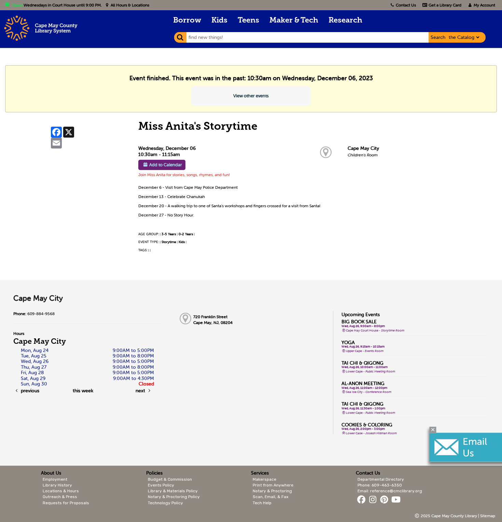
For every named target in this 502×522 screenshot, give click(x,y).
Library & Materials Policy (173, 491)
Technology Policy (165, 502)
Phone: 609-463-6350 (380, 485)
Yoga (348, 342)
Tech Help (262, 502)
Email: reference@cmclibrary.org (390, 491)
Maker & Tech (293, 20)
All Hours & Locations (129, 5)
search (438, 37)
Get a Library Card (444, 5)
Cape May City (363, 148)
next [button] (141, 390)
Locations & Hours (61, 491)
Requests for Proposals (66, 502)
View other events (251, 96)
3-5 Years (169, 234)
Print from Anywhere (273, 485)
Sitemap (487, 515)
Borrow (187, 20)
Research (345, 20)
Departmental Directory (381, 479)
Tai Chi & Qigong (362, 363)
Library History (57, 485)
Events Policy (161, 485)
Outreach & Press (60, 496)
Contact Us (406, 5)
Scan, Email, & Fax (270, 496)
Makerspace (264, 479)
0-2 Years (186, 234)
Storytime (169, 242)
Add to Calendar (165, 165)
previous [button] (29, 390)
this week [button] (83, 390)
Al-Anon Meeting (363, 383)
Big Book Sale (359, 322)
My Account (484, 5)
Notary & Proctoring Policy (174, 496)
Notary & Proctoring (272, 491)
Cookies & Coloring (366, 425)
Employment (55, 479)
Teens (248, 20)
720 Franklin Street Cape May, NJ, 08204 (213, 319)
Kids (219, 20)
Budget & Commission (170, 479)
